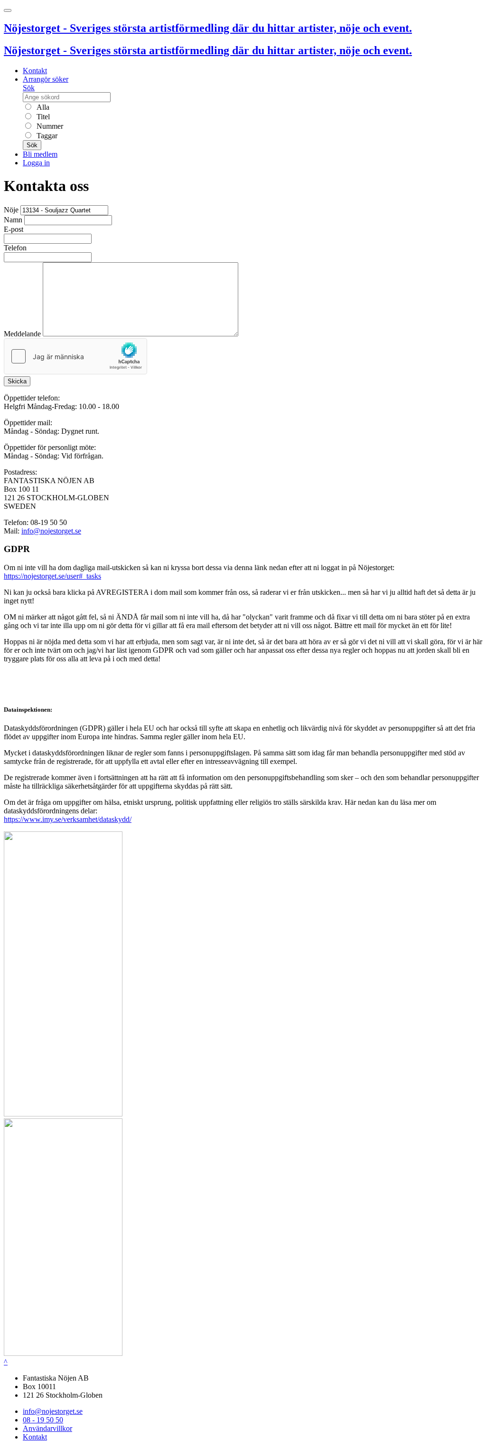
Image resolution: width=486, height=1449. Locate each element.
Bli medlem (40, 154)
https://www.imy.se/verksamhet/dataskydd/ (67, 819)
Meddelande (22, 334)
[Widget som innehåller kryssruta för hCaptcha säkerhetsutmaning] (75, 356)
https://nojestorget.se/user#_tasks (52, 576)
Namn (13, 220)
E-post (13, 229)
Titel (42, 117)
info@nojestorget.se (51, 531)
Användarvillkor (47, 1428)
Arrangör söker (45, 79)
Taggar (46, 136)
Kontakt (35, 71)
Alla (42, 107)
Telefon (15, 248)
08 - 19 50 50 (43, 1420)
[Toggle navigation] (7, 10)
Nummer (49, 126)
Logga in (36, 163)
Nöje (11, 210)
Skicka (17, 381)
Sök (29, 88)
